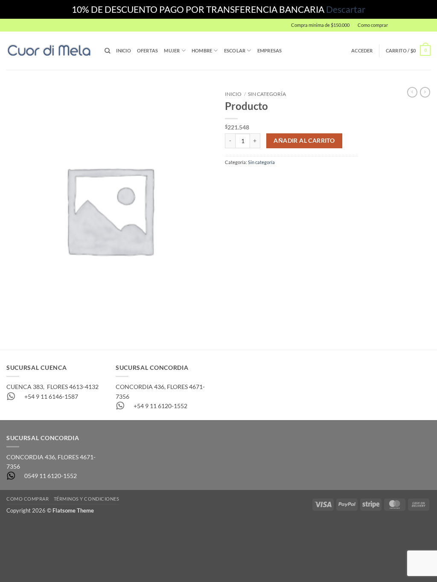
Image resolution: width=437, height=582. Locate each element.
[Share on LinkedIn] (286, 179)
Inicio (123, 50)
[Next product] (412, 92)
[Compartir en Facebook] (231, 179)
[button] (411, 25)
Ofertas (147, 50)
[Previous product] (425, 92)
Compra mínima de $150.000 (320, 25)
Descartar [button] (345, 9)
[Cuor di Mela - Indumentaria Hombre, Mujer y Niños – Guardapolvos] (49, 50)
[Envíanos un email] (434, 29)
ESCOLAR (235, 50)
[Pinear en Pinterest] (272, 179)
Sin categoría (267, 94)
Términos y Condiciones (86, 498)
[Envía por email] (259, 179)
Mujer (172, 50)
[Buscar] (107, 50)
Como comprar (373, 25)
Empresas (269, 50)
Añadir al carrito (304, 140)
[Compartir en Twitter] (245, 179)
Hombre (202, 50)
